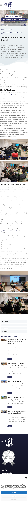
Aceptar (14, 492)
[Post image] (4, 340)
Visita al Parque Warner (14, 381)
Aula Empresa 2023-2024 (16, 32)
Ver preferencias (14, 499)
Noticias (9, 34)
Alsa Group (12, 95)
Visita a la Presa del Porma (15, 397)
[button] (26, 478)
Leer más (9, 358)
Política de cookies (9, 502)
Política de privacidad (17, 502)
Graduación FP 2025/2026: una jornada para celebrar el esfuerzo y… (16, 341)
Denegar (14, 496)
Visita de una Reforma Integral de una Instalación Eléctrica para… (16, 413)
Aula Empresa (6, 32)
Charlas (5, 34)
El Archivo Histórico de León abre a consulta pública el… (15, 364)
